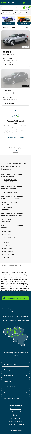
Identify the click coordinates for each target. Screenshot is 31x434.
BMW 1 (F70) (7, 234)
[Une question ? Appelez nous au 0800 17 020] (20, 2)
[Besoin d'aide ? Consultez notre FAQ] (24, 2)
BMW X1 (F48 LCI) (9, 251)
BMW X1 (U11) (7, 231)
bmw (21, 265)
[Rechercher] (24, 7)
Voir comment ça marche (15, 137)
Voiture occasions (13, 265)
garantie (16, 316)
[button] (12, 12)
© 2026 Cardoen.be (15, 430)
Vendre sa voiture (15, 409)
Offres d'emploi (15, 418)
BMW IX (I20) (8, 248)
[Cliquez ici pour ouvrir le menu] (28, 2)
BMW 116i (6, 243)
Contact (15, 415)
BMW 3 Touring (8, 245)
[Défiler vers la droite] (28, 12)
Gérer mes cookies (15, 421)
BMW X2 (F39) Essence (10, 192)
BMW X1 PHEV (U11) (9, 254)
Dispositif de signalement (15, 424)
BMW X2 (6, 257)
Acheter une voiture (15, 406)
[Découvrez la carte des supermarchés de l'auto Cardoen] (15, 346)
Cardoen (3, 265)
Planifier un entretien (15, 412)
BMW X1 (6, 240)
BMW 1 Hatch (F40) (9, 237)
